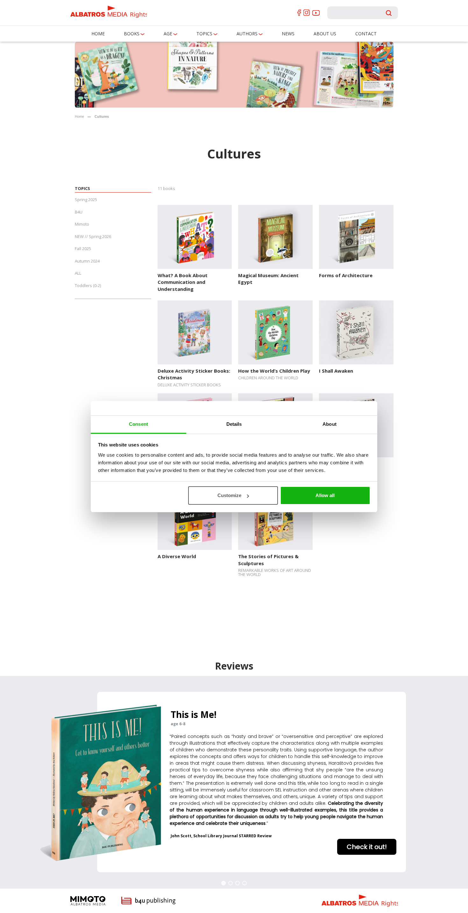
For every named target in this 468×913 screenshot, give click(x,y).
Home (98, 34)
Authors (247, 34)
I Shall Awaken (336, 371)
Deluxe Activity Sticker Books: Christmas (194, 374)
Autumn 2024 (87, 261)
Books (131, 34)
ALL (78, 273)
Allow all (325, 495)
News (288, 34)
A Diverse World (177, 556)
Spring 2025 (86, 199)
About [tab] (330, 424)
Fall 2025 (83, 248)
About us (325, 34)
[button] (223, 883)
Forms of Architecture (345, 275)
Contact (366, 34)
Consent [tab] (138, 424)
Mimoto (82, 224)
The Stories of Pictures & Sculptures (268, 559)
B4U (78, 212)
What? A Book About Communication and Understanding (183, 282)
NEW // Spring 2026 (93, 236)
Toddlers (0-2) (88, 285)
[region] (234, 782)
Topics (204, 34)
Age (168, 34)
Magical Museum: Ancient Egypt (268, 278)
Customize (229, 495)
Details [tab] (234, 424)
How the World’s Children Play (274, 371)
